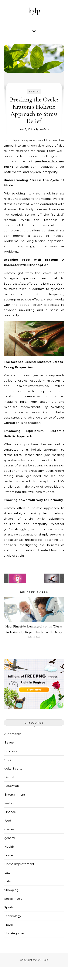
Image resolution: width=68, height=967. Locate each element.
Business (10, 751)
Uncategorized (15, 933)
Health (34, 91)
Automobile (12, 734)
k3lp (34, 10)
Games (9, 829)
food (7, 820)
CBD (7, 760)
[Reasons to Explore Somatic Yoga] (55, 578)
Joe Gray (44, 129)
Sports (9, 907)
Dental (9, 777)
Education (11, 786)
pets (7, 881)
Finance (10, 812)
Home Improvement (19, 864)
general (9, 838)
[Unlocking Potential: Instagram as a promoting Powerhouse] (12, 578)
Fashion (9, 803)
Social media (13, 898)
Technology (12, 916)
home (8, 855)
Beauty (9, 742)
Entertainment (14, 794)
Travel (8, 924)
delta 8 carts (13, 768)
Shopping (11, 890)
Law (7, 872)
